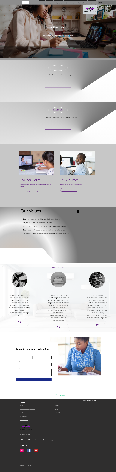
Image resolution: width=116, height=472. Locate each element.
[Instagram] (22, 450)
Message (18, 368)
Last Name (37, 355)
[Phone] (35, 439)
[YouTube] (36, 450)
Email (17, 361)
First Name (19, 355)
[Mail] (22, 439)
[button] (25, 2)
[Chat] (55, 395)
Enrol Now (57, 412)
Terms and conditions (105, 6)
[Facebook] (29, 450)
